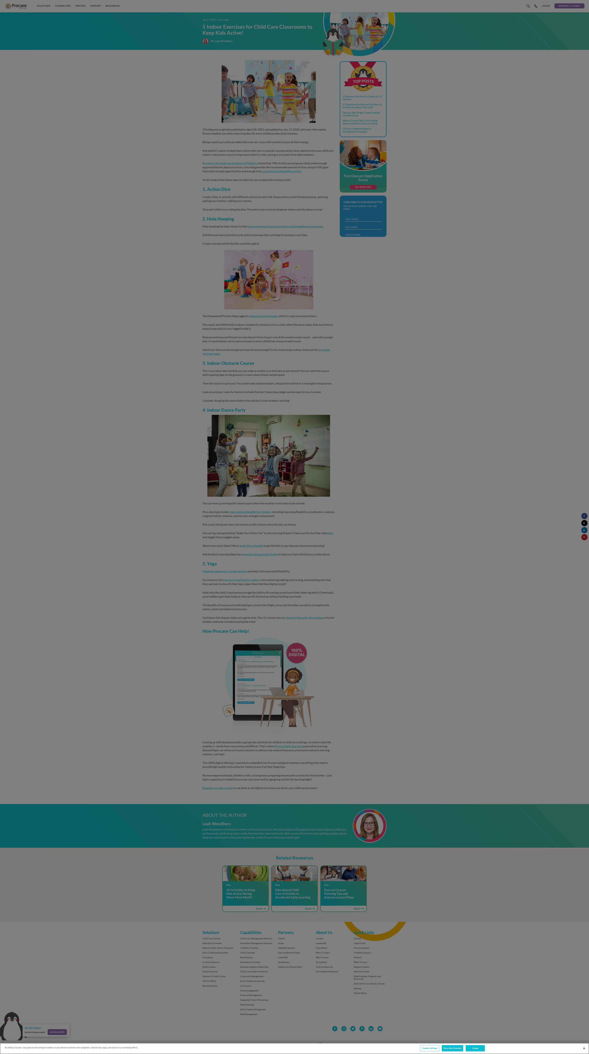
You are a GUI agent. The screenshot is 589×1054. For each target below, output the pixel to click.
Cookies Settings (429, 1048)
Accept (475, 1048)
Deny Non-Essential (452, 1048)
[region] (294, 1048)
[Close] (584, 1048)
